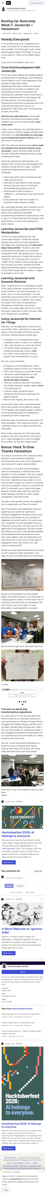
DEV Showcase (27, 1169)
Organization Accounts (12, 1169)
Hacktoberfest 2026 (11, 848)
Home (9, 1163)
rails (36, 33)
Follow (22, 972)
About (37, 1169)
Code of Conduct (16, 892)
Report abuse (30, 892)
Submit (9, 886)
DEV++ (28, 1163)
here (32, 62)
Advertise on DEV (35, 1166)
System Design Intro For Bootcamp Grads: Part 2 (20, 1015)
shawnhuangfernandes (16, 8)
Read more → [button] (9, 862)
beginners (27, 33)
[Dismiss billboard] (41, 1171)
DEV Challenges (18, 1163)
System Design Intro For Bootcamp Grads (18, 1024)
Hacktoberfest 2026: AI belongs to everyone (18, 834)
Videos (34, 1163)
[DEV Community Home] (8, 3)
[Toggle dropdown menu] (42, 801)
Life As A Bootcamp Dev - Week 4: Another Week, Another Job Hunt (21, 1033)
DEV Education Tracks (10, 1166)
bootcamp (17, 33)
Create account (36, 3)
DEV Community (10, 1158)
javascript (6, 33)
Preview (20, 886)
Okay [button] (6, 1190)
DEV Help (23, 1166)
